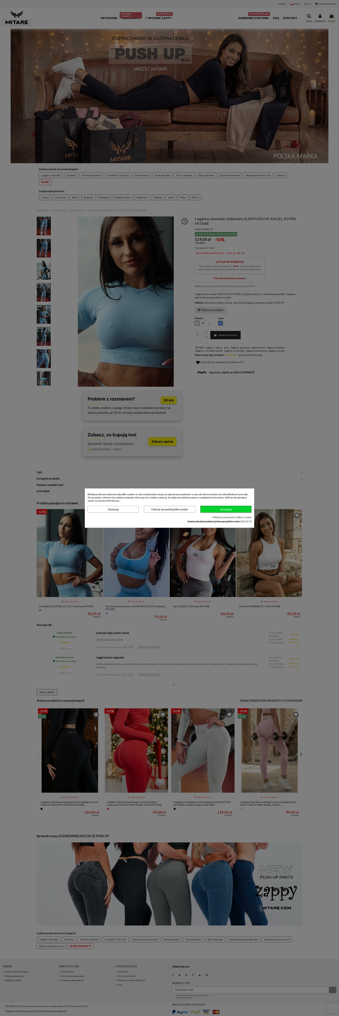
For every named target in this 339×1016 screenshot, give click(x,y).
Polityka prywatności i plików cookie (231, 517)
